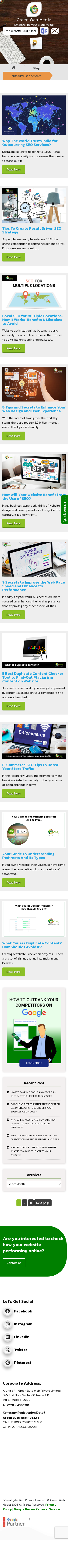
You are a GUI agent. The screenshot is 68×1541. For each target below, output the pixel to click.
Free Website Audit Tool (20, 31)
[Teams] (44, 31)
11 (32, 1202)
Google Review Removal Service (37, 1509)
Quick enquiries (64, 509)
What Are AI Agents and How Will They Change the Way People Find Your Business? (33, 1123)
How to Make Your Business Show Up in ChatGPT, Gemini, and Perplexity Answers (35, 1137)
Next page (43, 1203)
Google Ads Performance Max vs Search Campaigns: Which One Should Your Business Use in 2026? (35, 1107)
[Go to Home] (13, 68)
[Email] (54, 30)
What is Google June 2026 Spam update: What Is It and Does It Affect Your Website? (34, 1151)
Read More (14, 169)
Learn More (34, 1063)
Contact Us (14, 1262)
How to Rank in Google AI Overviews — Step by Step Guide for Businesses (33, 1094)
